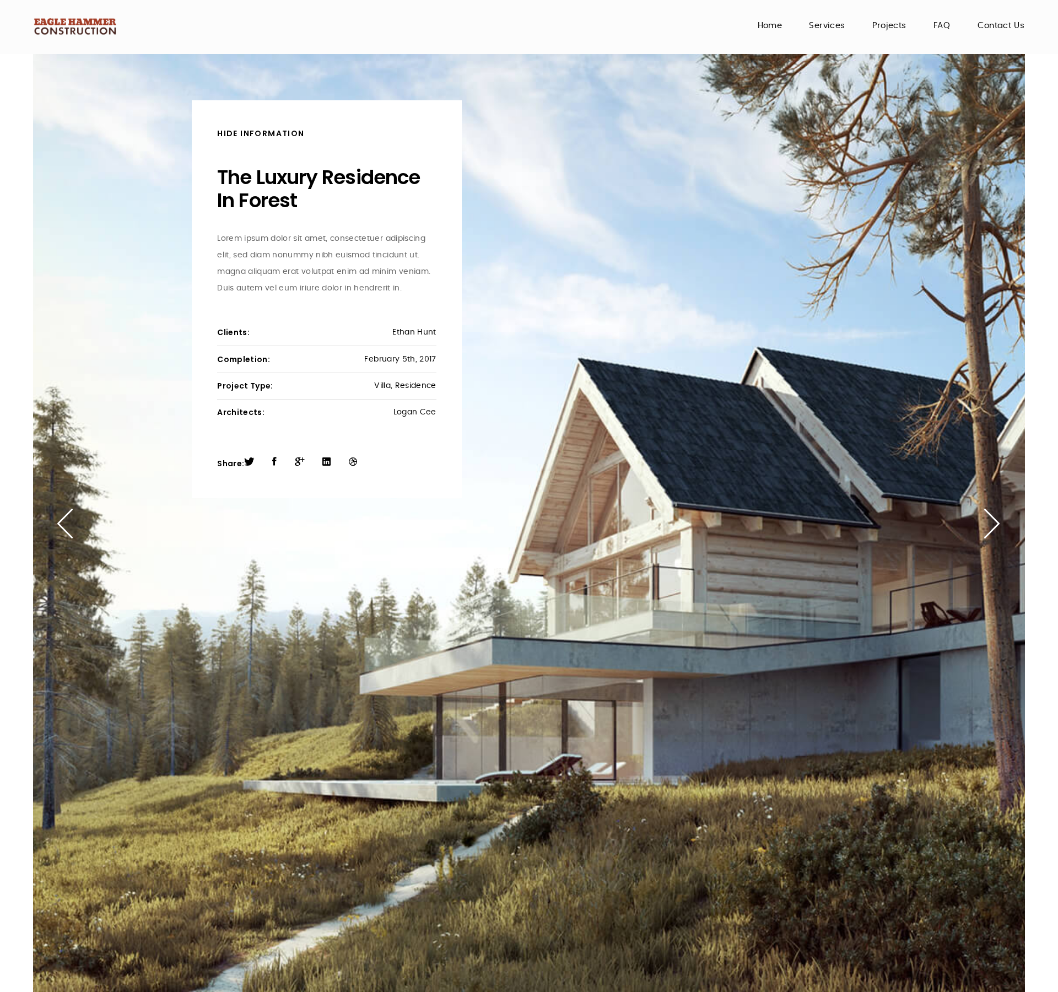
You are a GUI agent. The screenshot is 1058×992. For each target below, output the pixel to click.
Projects (889, 25)
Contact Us (1001, 25)
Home (770, 25)
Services (827, 25)
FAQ (941, 25)
